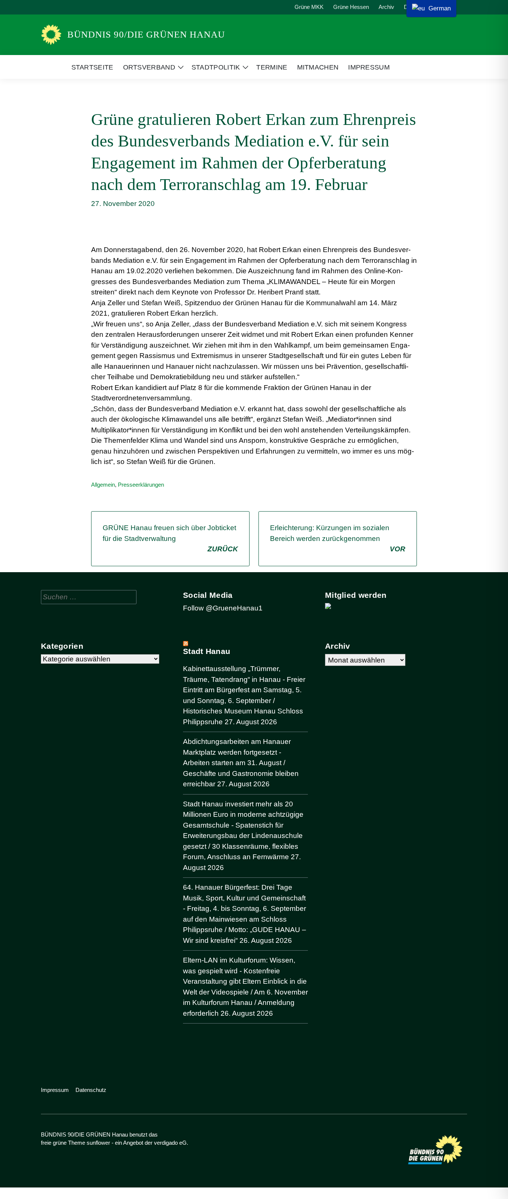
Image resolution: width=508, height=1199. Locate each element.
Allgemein (103, 484)
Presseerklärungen (141, 484)
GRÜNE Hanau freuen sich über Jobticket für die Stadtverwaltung (170, 538)
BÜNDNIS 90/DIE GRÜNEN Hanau (146, 34)
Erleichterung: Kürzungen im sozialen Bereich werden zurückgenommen (337, 538)
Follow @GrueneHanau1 (223, 608)
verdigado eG (170, 1143)
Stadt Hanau (206, 651)
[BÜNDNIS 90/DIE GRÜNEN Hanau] (51, 35)
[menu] (431, 8)
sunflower (98, 1143)
